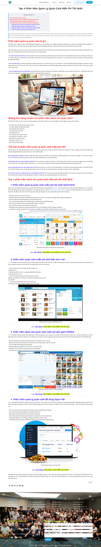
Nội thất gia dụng (55, 513)
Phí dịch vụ (61, 2)
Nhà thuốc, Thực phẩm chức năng (81, 508)
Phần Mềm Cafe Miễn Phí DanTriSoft (56, 252)
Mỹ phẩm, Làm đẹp (56, 506)
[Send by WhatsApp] (17, 486)
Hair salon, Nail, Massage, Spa (80, 506)
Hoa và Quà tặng (77, 515)
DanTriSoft (55, 188)
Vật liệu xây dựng (55, 511)
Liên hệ (68, 2)
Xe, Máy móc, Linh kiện (78, 511)
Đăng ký (48, 539)
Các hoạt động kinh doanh (36, 502)
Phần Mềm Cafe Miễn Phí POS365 (56, 394)
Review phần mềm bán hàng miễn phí (38, 504)
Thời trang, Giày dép (56, 502)
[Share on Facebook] (10, 486)
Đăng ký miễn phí (80, 2)
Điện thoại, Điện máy (77, 504)
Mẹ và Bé (75, 513)
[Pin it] (15, 486)
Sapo (9, 402)
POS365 (10, 335)
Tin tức (53, 2)
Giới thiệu (10, 502)
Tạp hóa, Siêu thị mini (56, 504)
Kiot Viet (10, 262)
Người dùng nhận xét (13, 504)
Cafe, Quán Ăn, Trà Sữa (78, 502)
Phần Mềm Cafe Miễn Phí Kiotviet (56, 327)
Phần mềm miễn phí (43, 2)
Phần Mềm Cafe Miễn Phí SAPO (56, 470)
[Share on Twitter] (12, 486)
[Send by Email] (22, 486)
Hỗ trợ (89, 2)
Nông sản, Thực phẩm (57, 508)
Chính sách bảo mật (12, 506)
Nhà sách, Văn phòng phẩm (58, 515)
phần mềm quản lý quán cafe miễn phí (57, 189)
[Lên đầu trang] (98, 533)
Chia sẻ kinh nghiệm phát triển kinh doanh (39, 506)
